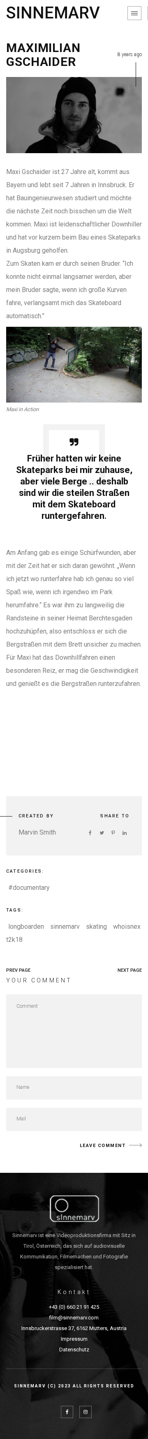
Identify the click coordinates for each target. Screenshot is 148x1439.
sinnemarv (65, 926)
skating (96, 926)
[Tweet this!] (101, 833)
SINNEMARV (53, 13)
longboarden (26, 926)
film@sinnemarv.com (74, 1318)
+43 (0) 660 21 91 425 (74, 1307)
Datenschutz (74, 1349)
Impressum (74, 1339)
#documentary (29, 887)
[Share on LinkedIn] (125, 833)
